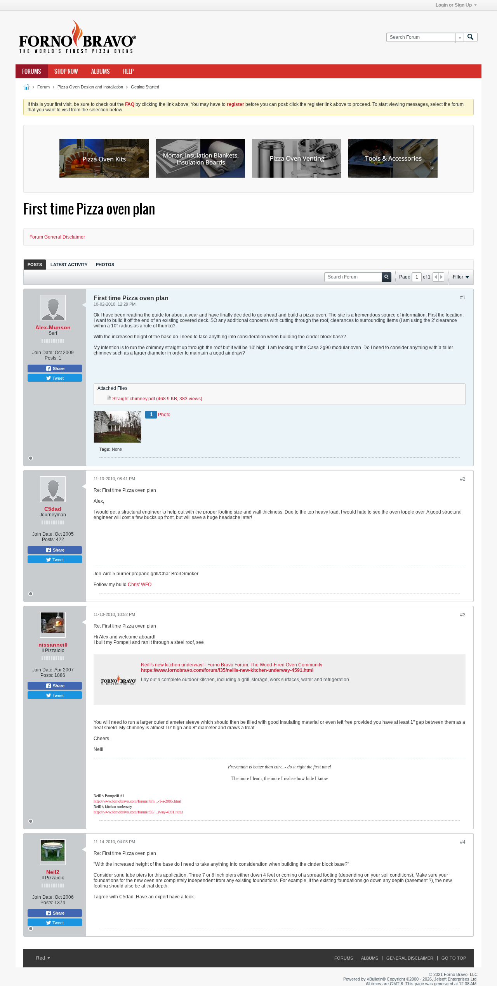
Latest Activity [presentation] (68, 264)
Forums (31, 71)
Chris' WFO (139, 584)
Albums (100, 71)
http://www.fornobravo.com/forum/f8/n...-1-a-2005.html (137, 801)
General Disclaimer (409, 958)
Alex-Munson (53, 327)
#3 (463, 615)
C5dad (52, 509)
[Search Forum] (471, 37)
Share (58, 368)
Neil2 (52, 872)
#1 (463, 297)
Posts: (51, 358)
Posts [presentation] (35, 264)
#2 (463, 479)
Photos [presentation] (105, 264)
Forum (43, 87)
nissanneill (53, 645)
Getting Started (145, 87)
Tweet (57, 378)
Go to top (453, 958)
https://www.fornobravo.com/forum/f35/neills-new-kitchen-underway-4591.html (227, 670)
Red (41, 958)
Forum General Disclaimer (57, 237)
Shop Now (66, 71)
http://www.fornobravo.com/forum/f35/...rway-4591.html (138, 812)
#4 (463, 842)
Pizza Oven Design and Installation (90, 87)
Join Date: (43, 352)
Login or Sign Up (454, 5)
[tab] (34, 264)
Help (128, 71)
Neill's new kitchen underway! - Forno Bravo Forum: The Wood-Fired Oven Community (231, 665)
